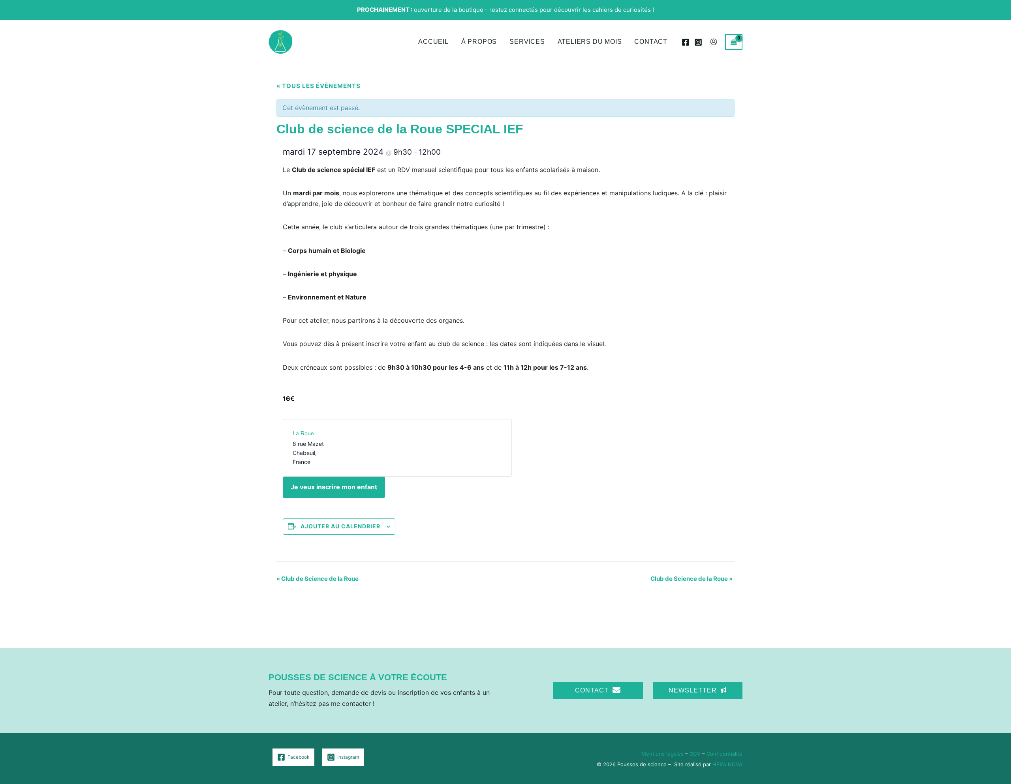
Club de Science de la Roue (317, 578)
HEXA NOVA (727, 764)
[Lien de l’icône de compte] (713, 41)
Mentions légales (662, 753)
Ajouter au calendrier (340, 526)
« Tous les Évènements (318, 86)
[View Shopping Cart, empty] (733, 42)
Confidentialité (724, 753)
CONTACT (592, 690)
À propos (479, 41)
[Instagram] (698, 42)
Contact (650, 41)
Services (527, 41)
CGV (695, 753)
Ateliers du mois (590, 41)
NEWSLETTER (693, 690)
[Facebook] (686, 42)
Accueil (433, 41)
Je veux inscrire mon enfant (334, 487)
